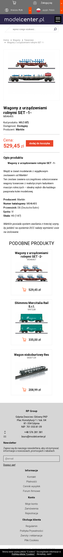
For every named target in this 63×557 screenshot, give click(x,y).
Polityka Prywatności (31, 530)
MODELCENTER (24, 21)
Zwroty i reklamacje (31, 535)
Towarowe (29, 40)
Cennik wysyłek (31, 486)
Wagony (16, 40)
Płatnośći (31, 481)
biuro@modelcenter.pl (34, 436)
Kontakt (31, 476)
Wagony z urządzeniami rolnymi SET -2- (31, 256)
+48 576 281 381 (33, 432)
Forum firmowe (31, 491)
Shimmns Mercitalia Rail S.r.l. (32, 306)
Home (6, 40)
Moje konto (31, 503)
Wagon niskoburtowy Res (31, 356)
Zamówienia (31, 508)
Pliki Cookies (32, 540)
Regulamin (31, 526)
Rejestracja (31, 513)
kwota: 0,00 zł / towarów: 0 (15, 3)
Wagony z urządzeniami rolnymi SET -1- (25, 42)
